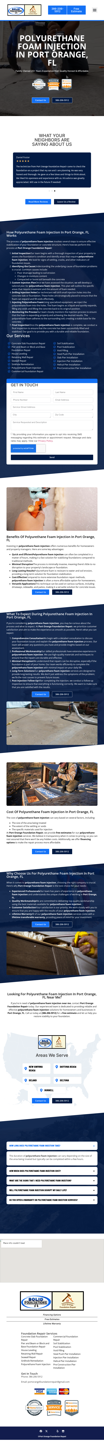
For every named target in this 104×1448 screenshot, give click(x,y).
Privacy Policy (45, 440)
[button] (95, 10)
